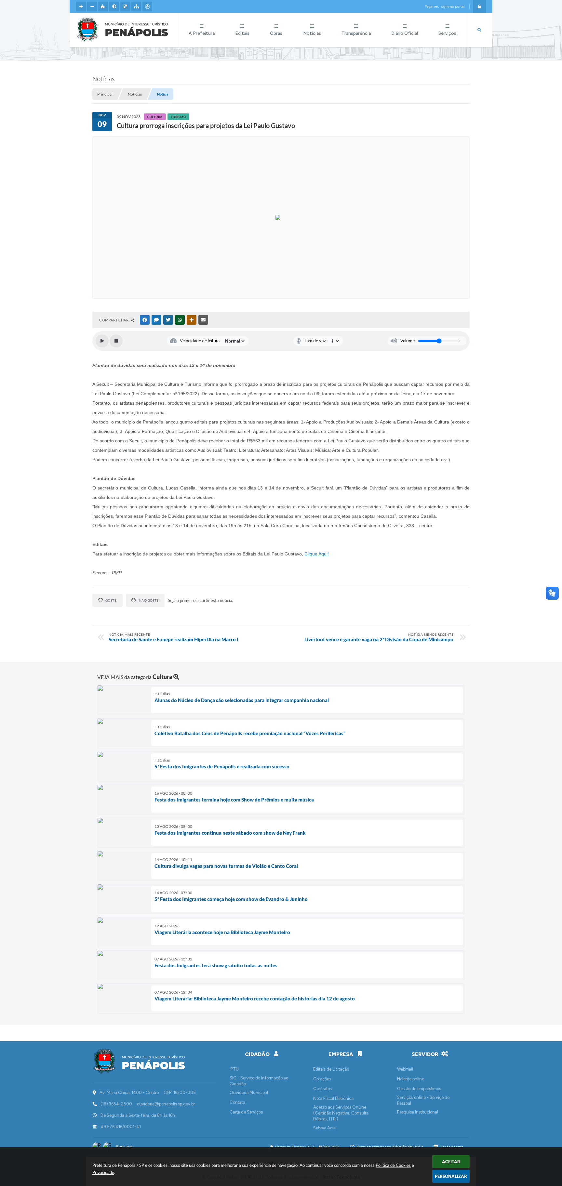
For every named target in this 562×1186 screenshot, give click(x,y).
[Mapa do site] (136, 6)
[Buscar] (479, 30)
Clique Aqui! (317, 553)
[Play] (102, 340)
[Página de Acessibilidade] (147, 6)
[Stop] (116, 340)
